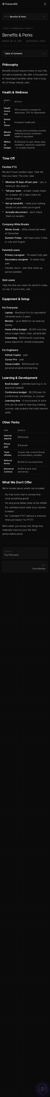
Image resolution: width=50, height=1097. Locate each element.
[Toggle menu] (45, 4)
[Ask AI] (42, 1089)
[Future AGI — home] (9, 4)
